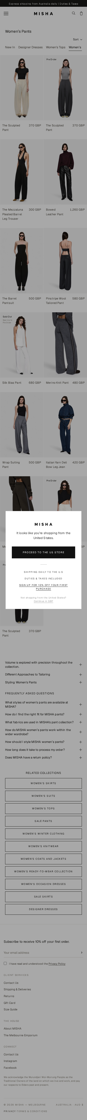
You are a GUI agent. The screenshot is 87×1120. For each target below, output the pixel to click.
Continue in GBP (43, 601)
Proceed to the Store (43, 552)
